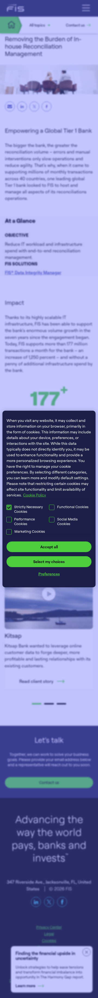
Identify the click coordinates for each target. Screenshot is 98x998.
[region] (49, 499)
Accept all (49, 546)
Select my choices (49, 561)
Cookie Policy (34, 495)
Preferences (49, 573)
